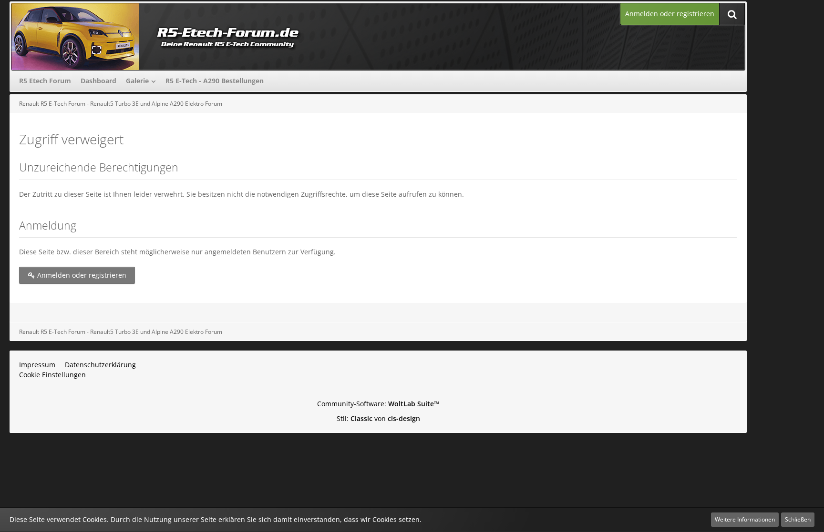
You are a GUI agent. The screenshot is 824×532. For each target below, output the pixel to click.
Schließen (798, 519)
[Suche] (732, 14)
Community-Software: (378, 403)
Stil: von (378, 418)
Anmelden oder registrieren (669, 13)
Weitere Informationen (745, 519)
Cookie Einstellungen (52, 374)
